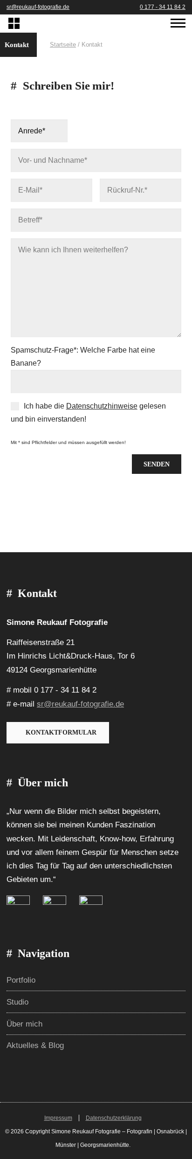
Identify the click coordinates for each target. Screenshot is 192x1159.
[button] (178, 45)
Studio (17, 1002)
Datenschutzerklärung (114, 1118)
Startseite (63, 44)
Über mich (24, 1024)
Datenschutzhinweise (101, 406)
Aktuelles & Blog (35, 1045)
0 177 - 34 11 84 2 (162, 7)
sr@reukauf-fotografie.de (38, 7)
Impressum (58, 1118)
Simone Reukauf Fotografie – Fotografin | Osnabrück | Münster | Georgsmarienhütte (14, 23)
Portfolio (21, 980)
